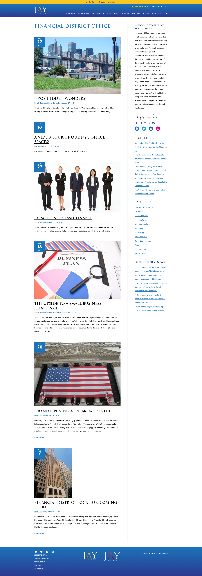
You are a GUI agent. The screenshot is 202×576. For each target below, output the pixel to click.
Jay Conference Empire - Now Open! (101, 2)
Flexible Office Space (144, 207)
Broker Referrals (40, 555)
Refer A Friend (141, 237)
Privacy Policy (39, 562)
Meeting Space (141, 216)
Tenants (56, 103)
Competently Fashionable (63, 218)
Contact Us (38, 569)
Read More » (39, 438)
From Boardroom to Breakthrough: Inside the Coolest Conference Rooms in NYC (150, 158)
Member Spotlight (142, 224)
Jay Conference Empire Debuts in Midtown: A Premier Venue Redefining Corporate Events (151, 182)
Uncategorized (40, 146)
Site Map (37, 565)
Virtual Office (140, 254)
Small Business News (43, 103)
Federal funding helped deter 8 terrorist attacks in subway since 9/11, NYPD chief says (150, 298)
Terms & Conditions (41, 558)
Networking (139, 233)
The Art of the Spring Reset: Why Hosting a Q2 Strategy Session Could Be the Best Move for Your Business (150, 170)
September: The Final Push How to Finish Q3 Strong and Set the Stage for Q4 (151, 147)
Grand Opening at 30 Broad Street (72, 411)
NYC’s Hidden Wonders (59, 99)
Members (139, 228)
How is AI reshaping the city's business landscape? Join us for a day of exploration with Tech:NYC (151, 287)
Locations (38, 416)
